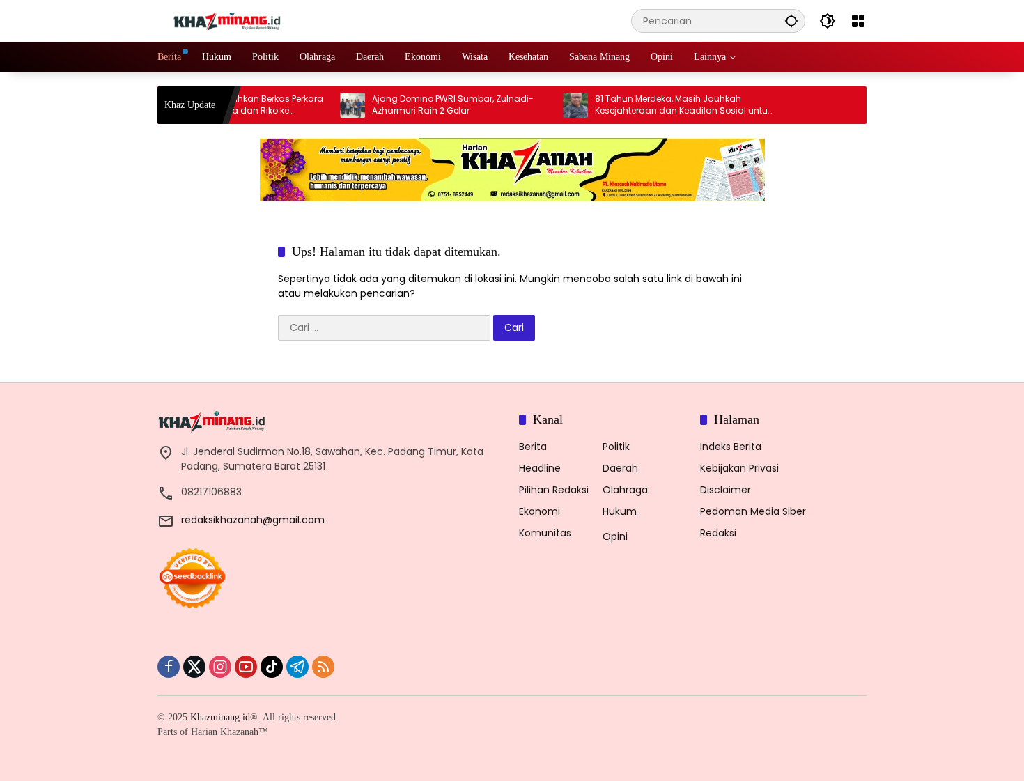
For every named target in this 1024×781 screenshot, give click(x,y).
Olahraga (625, 490)
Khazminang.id (220, 717)
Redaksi (718, 533)
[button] (791, 20)
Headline (540, 468)
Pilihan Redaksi (554, 490)
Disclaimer (725, 490)
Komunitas (545, 533)
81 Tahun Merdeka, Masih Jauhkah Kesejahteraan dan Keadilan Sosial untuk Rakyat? (665, 105)
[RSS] (323, 667)
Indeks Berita (730, 447)
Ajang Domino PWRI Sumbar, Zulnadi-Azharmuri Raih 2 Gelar (435, 104)
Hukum (620, 511)
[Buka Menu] (858, 21)
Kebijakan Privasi (739, 468)
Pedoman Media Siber (753, 511)
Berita (533, 447)
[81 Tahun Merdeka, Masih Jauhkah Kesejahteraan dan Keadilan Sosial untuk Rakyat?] (558, 105)
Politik (616, 447)
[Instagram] (220, 667)
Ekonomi (539, 511)
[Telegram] (297, 667)
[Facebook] (168, 667)
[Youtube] (246, 667)
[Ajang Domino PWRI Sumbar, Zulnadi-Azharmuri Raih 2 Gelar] (335, 105)
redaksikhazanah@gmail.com (253, 520)
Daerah (620, 468)
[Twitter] (194, 667)
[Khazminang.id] (227, 20)
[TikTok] (272, 667)
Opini (615, 536)
